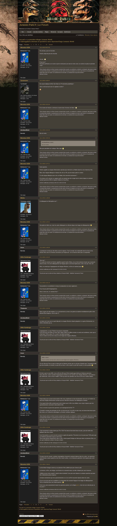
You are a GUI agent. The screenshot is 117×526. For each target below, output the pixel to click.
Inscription (60, 32)
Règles (46, 32)
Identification (67, 32)
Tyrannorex (24, 80)
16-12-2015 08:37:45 (45, 47)
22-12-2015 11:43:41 (45, 222)
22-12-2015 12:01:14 (45, 282)
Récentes (87, 35)
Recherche (53, 32)
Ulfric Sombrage (25, 257)
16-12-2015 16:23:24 (45, 104)
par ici (77, 485)
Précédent (26, 44)
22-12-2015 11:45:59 (45, 247)
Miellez (22, 198)
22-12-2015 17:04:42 (45, 464)
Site (23, 32)
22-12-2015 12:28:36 (45, 327)
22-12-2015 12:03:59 (45, 308)
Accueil (29, 32)
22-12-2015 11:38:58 (45, 198)
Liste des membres (38, 32)
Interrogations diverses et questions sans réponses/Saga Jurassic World (47, 41)
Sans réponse (94, 35)
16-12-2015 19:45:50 (45, 138)
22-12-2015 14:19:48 (45, 427)
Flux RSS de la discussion (91, 514)
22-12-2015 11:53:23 (45, 257)
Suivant (51, 44)
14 (46, 44)
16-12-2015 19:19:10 (45, 130)
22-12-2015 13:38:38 (45, 395)
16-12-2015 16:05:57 (45, 80)
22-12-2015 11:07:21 (45, 163)
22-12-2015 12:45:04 (45, 370)
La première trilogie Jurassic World (39, 39)
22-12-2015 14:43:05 (45, 453)
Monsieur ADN (25, 47)
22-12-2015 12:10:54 (45, 318)
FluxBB (95, 516)
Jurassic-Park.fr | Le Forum (33, 25)
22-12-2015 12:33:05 (45, 353)
